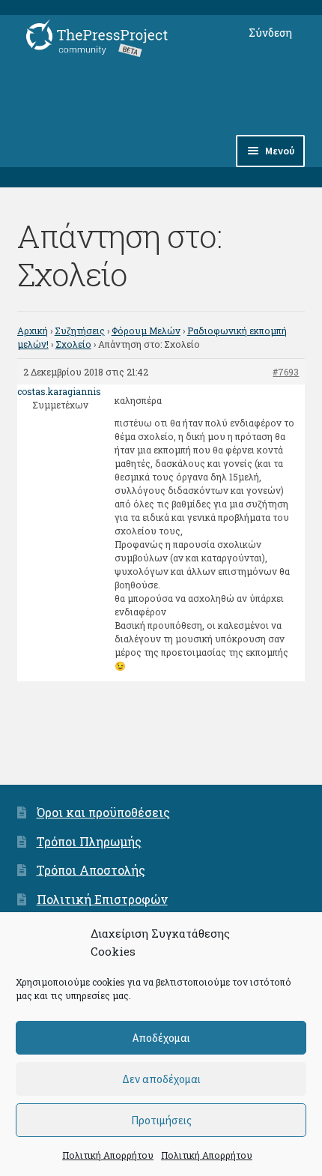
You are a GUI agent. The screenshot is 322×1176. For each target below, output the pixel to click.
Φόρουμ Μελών (146, 331)
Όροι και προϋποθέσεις (103, 812)
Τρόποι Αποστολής (91, 870)
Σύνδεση (270, 32)
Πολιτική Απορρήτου (108, 1155)
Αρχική (32, 331)
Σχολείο (73, 344)
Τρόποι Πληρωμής (89, 841)
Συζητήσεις (80, 331)
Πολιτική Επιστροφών (102, 899)
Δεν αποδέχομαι (161, 1079)
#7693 (286, 372)
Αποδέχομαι (161, 1038)
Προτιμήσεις (161, 1120)
